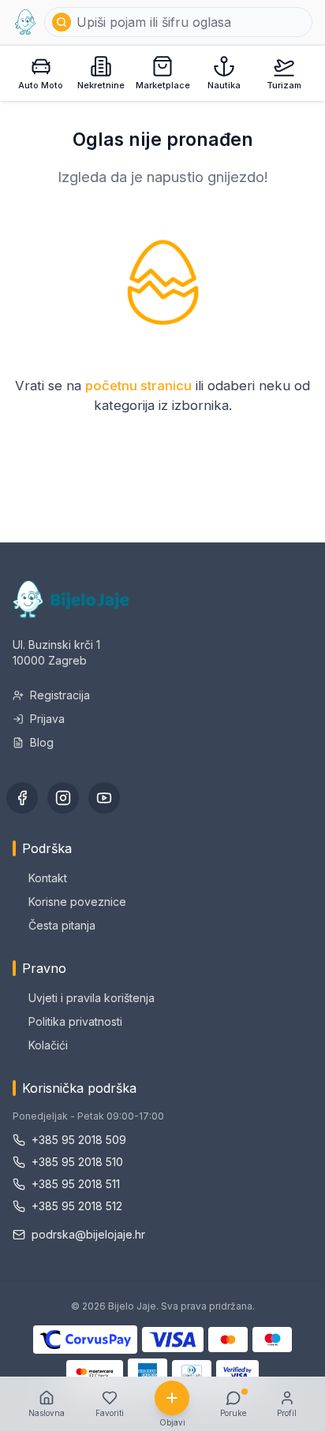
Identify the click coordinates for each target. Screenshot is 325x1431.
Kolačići (48, 1045)
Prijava (47, 718)
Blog (42, 742)
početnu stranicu (138, 385)
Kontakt (47, 878)
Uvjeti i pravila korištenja (91, 997)
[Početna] (25, 22)
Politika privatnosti (75, 1021)
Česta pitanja (61, 925)
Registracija (60, 695)
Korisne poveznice (77, 901)
